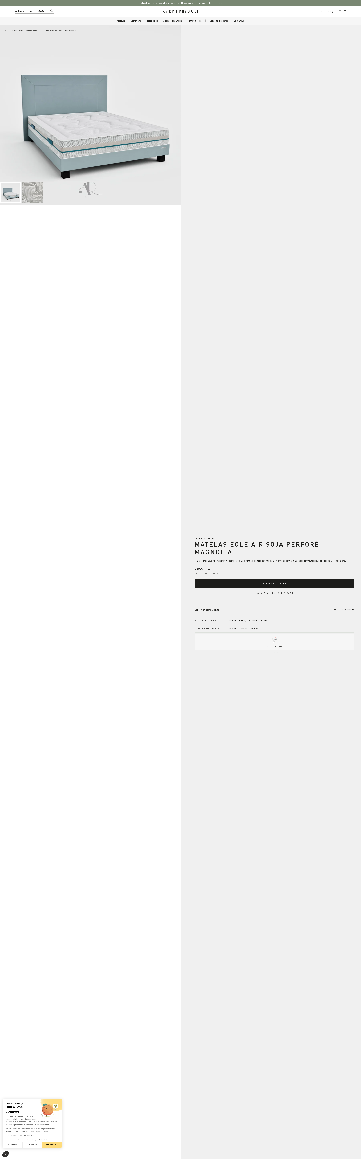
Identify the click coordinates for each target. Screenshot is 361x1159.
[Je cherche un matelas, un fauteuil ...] (52, 11)
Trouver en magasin (274, 583)
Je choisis (32, 1145)
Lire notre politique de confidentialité (20, 1136)
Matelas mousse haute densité (31, 30)
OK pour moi (52, 1145)
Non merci (12, 1145)
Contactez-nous (215, 2)
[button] (5, 1154)
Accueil (6, 30)
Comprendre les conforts (343, 609)
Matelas (14, 30)
